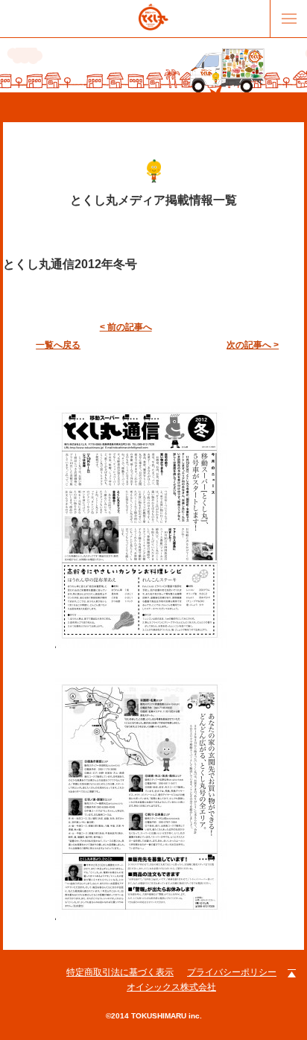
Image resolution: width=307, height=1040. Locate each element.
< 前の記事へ (126, 327)
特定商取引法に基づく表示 (120, 972)
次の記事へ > (253, 345)
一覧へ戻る (58, 345)
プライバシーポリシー (231, 972)
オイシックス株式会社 (171, 987)
